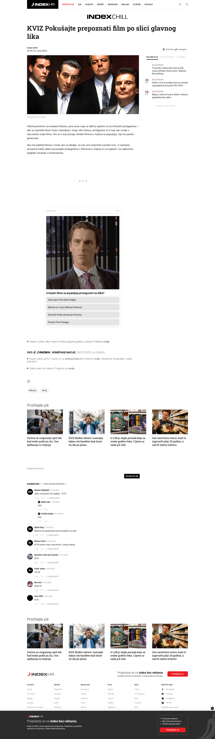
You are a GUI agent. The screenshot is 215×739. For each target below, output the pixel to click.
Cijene (137, 4)
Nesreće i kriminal (35, 707)
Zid (79, 4)
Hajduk (57, 698)
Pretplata (68, 4)
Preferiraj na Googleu (176, 49)
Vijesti (89, 4)
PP (39, 513)
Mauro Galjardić (41, 490)
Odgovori (111, 707)
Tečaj (136, 689)
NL (39, 502)
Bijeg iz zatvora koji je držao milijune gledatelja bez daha (170, 94)
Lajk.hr (111, 698)
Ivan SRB (38, 596)
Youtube (169, 694)
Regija (29, 698)
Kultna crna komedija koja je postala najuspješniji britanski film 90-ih (170, 83)
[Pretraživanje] (186, 4)
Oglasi (125, 4)
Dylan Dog (39, 527)
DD (30, 529)
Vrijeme (137, 703)
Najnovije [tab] (152, 57)
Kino (136, 698)
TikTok (169, 703)
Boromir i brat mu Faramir (46, 555)
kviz (44, 390)
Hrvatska (31, 694)
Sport (100, 4)
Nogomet (58, 689)
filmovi (32, 390)
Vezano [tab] (181, 57)
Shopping (85, 689)
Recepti (111, 694)
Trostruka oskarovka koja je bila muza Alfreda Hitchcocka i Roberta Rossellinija (169, 69)
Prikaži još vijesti (166, 106)
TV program (139, 694)
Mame (83, 707)
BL (30, 542)
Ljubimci (84, 698)
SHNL (56, 703)
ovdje (97, 358)
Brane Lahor (40, 541)
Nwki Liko (45, 502)
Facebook (170, 689)
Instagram (170, 698)
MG (30, 491)
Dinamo (57, 694)
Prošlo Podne (47, 514)
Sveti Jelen (39, 568)
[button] (30, 421)
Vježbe (110, 703)
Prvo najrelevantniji (54, 484)
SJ (30, 570)
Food (83, 703)
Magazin (85, 685)
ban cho (38, 582)
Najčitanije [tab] (167, 57)
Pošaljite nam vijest (170, 707)
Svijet (29, 689)
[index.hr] (42, 4)
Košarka (57, 707)
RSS (136, 707)
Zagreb (30, 703)
